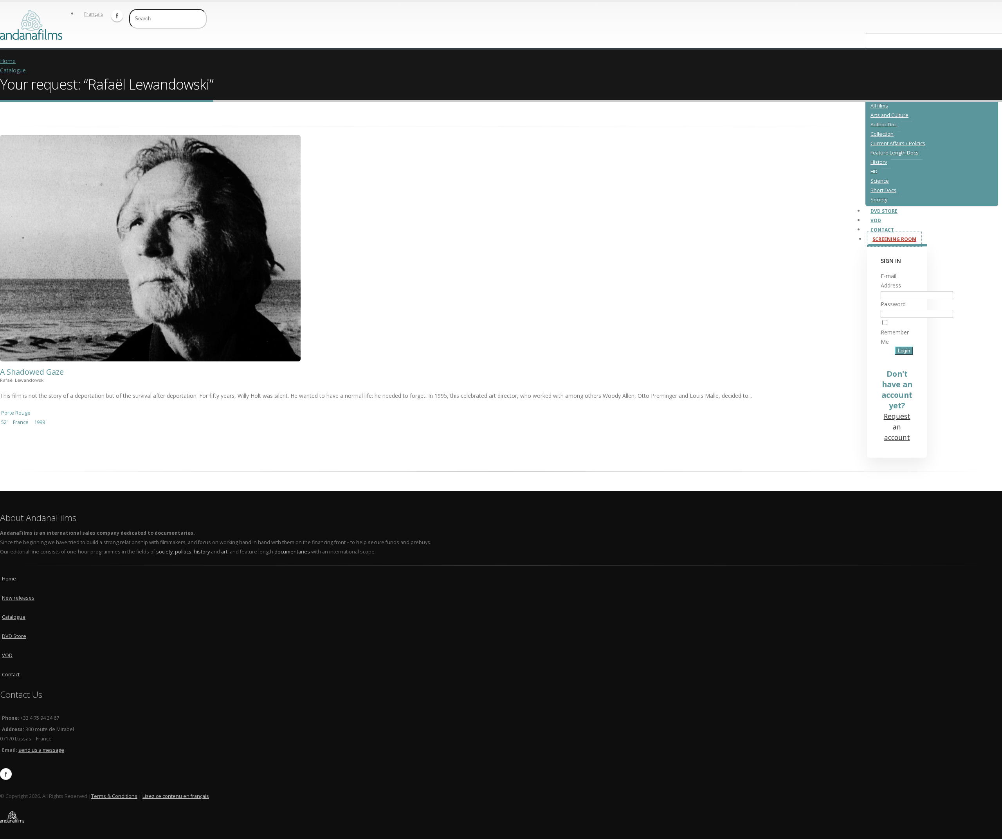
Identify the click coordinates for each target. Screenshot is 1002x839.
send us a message (41, 750)
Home (8, 61)
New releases (18, 598)
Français (93, 14)
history (202, 551)
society (164, 551)
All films (879, 105)
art (224, 551)
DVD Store (14, 636)
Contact (11, 674)
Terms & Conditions (114, 796)
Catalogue (13, 70)
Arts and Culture (889, 115)
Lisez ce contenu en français (175, 796)
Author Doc (883, 124)
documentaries (292, 551)
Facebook (117, 16)
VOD (7, 655)
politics (183, 551)
